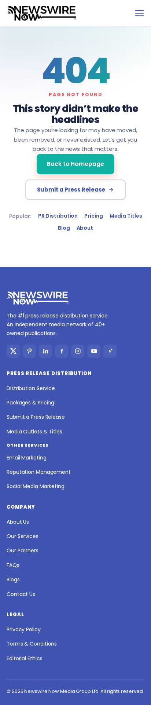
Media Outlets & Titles (34, 431)
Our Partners (22, 550)
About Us (18, 522)
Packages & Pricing (30, 402)
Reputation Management (39, 472)
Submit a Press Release (71, 189)
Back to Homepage (75, 164)
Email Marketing (27, 457)
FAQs (13, 565)
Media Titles (126, 215)
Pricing (93, 215)
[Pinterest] (29, 351)
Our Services (22, 536)
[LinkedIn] (45, 351)
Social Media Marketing (36, 486)
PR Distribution (58, 215)
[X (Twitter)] (13, 351)
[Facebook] (61, 351)
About (85, 228)
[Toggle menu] (139, 13)
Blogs (13, 579)
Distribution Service (31, 388)
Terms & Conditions (32, 643)
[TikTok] (110, 351)
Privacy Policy (24, 629)
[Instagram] (77, 351)
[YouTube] (93, 351)
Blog (64, 228)
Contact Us (21, 594)
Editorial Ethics (24, 658)
